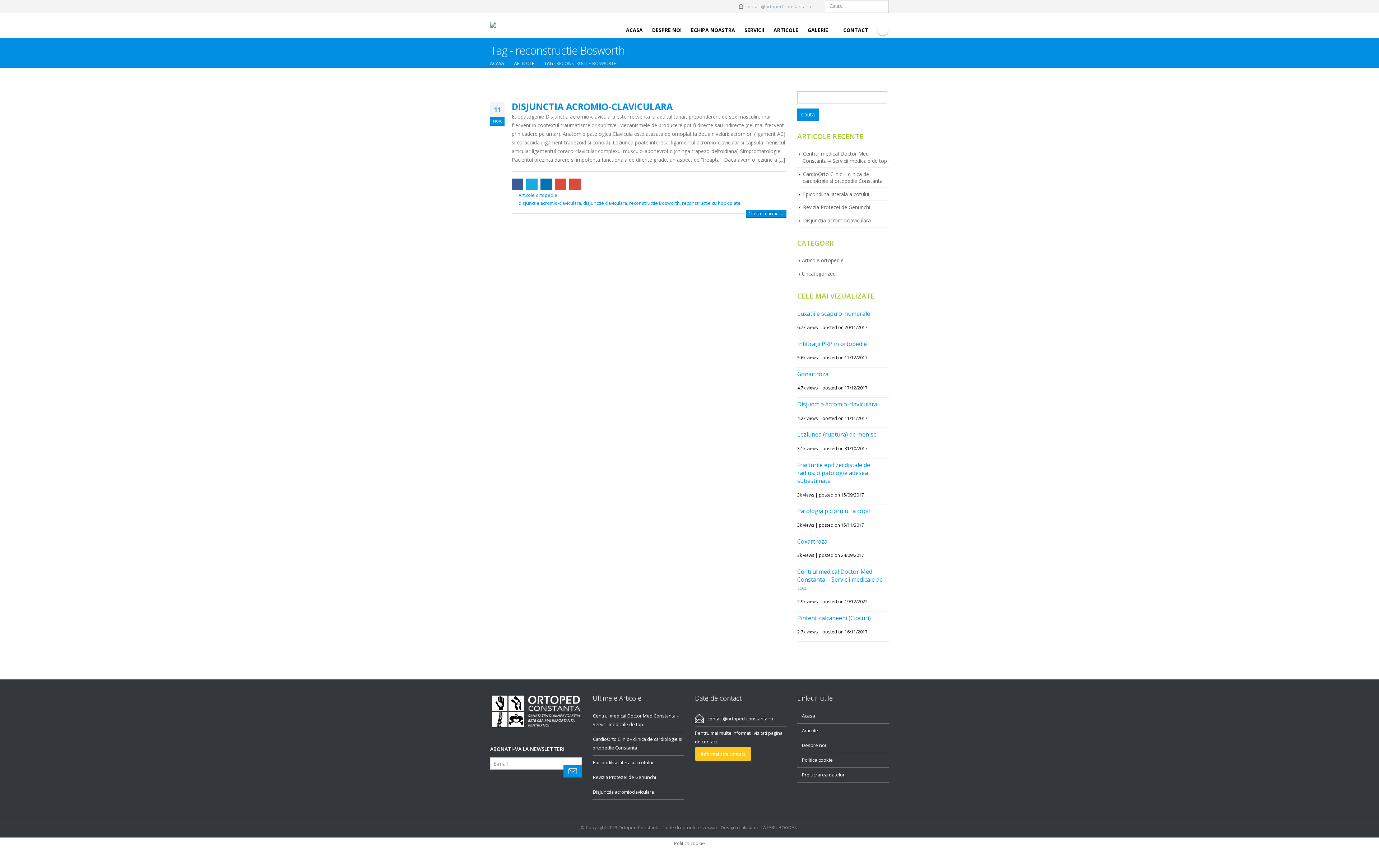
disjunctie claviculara (605, 203)
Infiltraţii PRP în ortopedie (832, 344)
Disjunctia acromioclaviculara (837, 220)
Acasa (634, 30)
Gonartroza (812, 374)
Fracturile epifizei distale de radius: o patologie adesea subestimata (833, 473)
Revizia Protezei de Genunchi (836, 207)
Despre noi (667, 30)
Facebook (517, 184)
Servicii (754, 30)
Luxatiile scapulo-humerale (833, 314)
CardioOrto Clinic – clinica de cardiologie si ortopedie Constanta (843, 178)
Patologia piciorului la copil (833, 511)
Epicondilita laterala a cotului (836, 194)
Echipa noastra (713, 30)
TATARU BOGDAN (779, 828)
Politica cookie (817, 760)
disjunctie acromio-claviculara (550, 203)
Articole (786, 30)
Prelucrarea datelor (823, 774)
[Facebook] (882, 30)
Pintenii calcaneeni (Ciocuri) (834, 618)
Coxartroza (812, 541)
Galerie (818, 30)
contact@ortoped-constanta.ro (778, 6)
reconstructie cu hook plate (711, 203)
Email (575, 184)
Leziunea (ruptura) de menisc (836, 434)
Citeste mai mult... (766, 214)
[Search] (882, 6)
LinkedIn (546, 184)
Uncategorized (819, 273)
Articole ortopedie (538, 195)
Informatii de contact (723, 754)
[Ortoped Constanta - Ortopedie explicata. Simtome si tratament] (515, 25)
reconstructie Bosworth (654, 203)
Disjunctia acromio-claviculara (592, 106)
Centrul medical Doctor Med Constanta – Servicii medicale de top (845, 157)
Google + (560, 184)
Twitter (532, 184)
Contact (855, 30)
